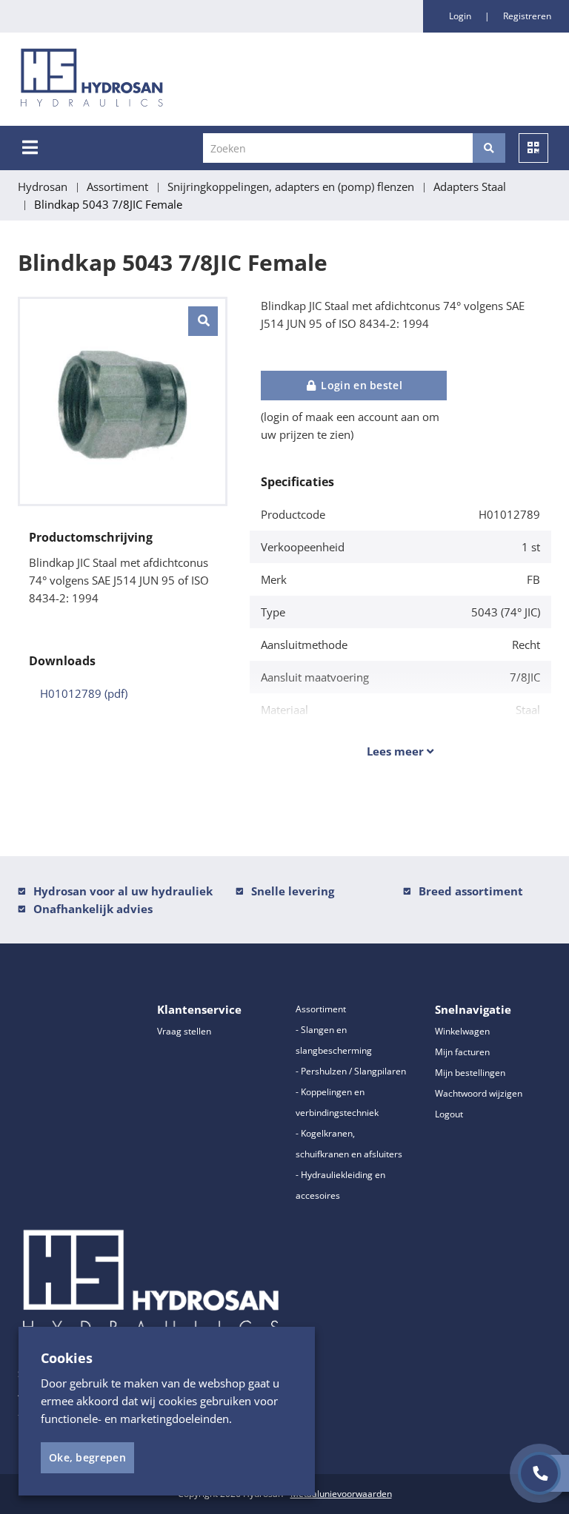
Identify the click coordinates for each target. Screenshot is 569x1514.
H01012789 (83, 693)
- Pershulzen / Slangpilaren (351, 1071)
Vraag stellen (184, 1031)
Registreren (527, 16)
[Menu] (30, 147)
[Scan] (533, 148)
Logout (449, 1114)
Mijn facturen (462, 1052)
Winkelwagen (462, 1031)
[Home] (169, 79)
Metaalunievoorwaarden (341, 1493)
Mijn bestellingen (470, 1072)
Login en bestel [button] (360, 385)
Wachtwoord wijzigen (478, 1093)
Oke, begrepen (87, 1457)
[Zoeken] (489, 148)
